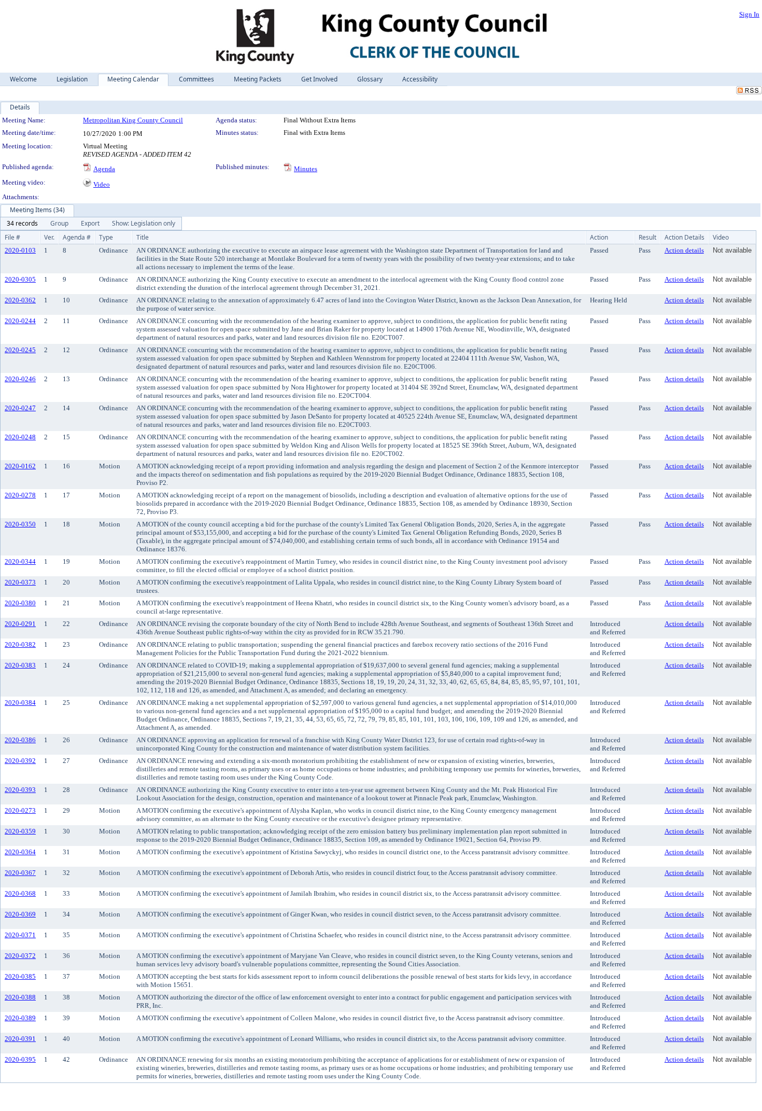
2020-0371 (20, 935)
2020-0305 (20, 279)
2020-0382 (20, 644)
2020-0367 (20, 873)
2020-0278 (20, 495)
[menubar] (91, 223)
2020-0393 (20, 790)
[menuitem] (22, 223)
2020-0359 (20, 831)
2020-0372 (20, 956)
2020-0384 (20, 702)
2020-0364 (20, 852)
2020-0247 (20, 408)
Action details (684, 250)
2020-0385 (20, 976)
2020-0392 (20, 761)
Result (647, 237)
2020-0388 (20, 997)
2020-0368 (20, 893)
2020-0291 (20, 624)
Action (599, 237)
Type (106, 237)
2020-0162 (20, 466)
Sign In (749, 14)
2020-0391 (20, 1039)
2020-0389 (20, 1018)
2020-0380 (20, 603)
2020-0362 (20, 300)
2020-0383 (20, 665)
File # (12, 237)
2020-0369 (20, 914)
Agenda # (77, 237)
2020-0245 (20, 350)
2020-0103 (20, 250)
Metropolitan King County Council (133, 120)
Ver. (49, 237)
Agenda (104, 169)
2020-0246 (20, 379)
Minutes (305, 169)
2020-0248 (20, 437)
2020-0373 (20, 582)
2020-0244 (20, 321)
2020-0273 (20, 810)
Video (101, 184)
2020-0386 (20, 740)
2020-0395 (20, 1059)
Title (142, 237)
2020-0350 (20, 524)
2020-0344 (20, 561)
